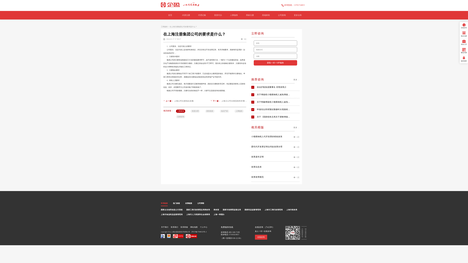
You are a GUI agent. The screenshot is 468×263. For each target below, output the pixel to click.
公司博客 (200, 203)
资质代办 (218, 15)
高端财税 (266, 15)
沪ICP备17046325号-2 (199, 232)
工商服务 (164, 27)
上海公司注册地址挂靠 (184, 101)
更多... (296, 80)
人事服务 (234, 15)
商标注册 (250, 15)
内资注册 (186, 15)
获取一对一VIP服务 (275, 63)
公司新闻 (282, 15)
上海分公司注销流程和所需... (234, 101)
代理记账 (202, 15)
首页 (170, 15)
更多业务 (298, 15)
